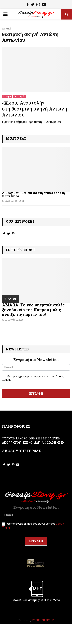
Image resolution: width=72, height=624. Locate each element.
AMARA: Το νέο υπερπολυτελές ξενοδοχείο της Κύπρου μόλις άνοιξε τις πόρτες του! (33, 309)
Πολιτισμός (19, 96)
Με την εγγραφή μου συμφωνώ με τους (33, 378)
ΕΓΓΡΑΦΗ (36, 393)
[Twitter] (32, 5)
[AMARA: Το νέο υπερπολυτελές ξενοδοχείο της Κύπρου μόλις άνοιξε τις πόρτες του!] (36, 280)
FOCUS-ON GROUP (43, 620)
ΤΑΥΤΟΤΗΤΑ (10, 438)
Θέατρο (7, 96)
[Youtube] (44, 5)
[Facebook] (27, 5)
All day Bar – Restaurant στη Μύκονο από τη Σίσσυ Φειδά (33, 194)
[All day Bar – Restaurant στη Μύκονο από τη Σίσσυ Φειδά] (36, 169)
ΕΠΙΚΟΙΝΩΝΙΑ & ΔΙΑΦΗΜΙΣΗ (44, 442)
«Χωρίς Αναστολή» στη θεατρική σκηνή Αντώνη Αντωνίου (34, 109)
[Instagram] (38, 5)
